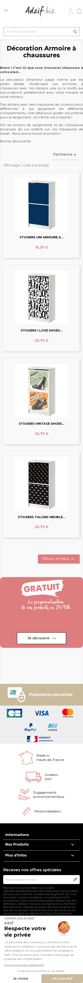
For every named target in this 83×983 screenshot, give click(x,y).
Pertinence (65, 155)
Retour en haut (58, 559)
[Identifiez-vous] (70, 11)
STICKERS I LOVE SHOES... (42, 330)
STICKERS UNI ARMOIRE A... (41, 237)
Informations (17, 835)
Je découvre (38, 638)
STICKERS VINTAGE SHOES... (41, 424)
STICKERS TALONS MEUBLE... (41, 517)
